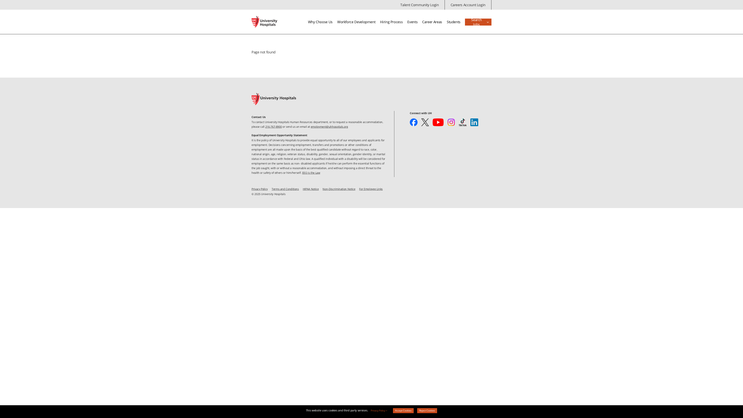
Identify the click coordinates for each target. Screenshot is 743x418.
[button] (478, 22)
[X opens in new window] (425, 122)
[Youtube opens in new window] (438, 122)
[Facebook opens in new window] (414, 122)
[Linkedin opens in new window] (474, 122)
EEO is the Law (311, 173)
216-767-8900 (273, 126)
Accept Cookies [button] (403, 410)
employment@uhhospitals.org (329, 126)
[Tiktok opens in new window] (463, 122)
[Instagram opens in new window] (451, 122)
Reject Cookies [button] (427, 410)
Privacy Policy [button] (378, 410)
